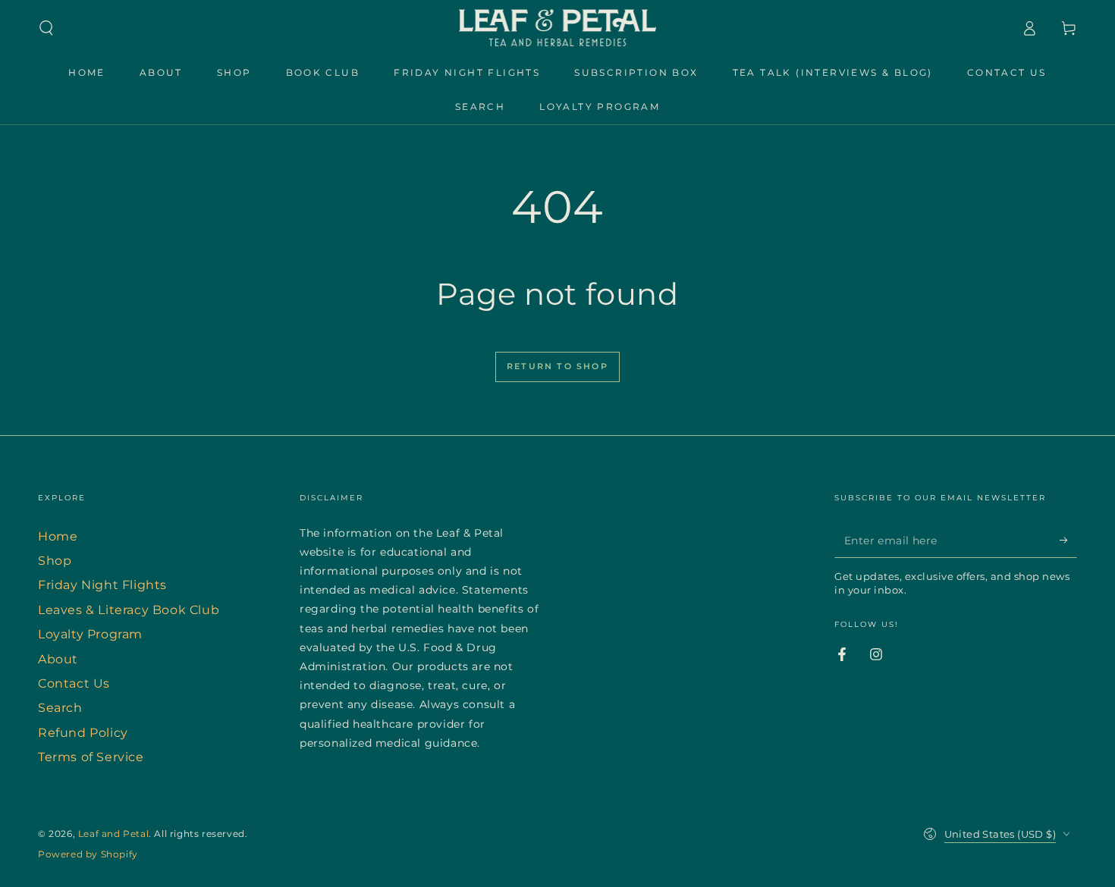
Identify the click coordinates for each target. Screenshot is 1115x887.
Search (60, 708)
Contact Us (74, 683)
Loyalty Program (90, 634)
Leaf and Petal (113, 833)
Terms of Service (91, 757)
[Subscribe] (1068, 540)
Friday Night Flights (102, 585)
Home (57, 536)
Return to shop (557, 366)
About (58, 659)
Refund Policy (83, 733)
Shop (54, 560)
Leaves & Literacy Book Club (128, 610)
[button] (46, 28)
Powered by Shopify (88, 854)
